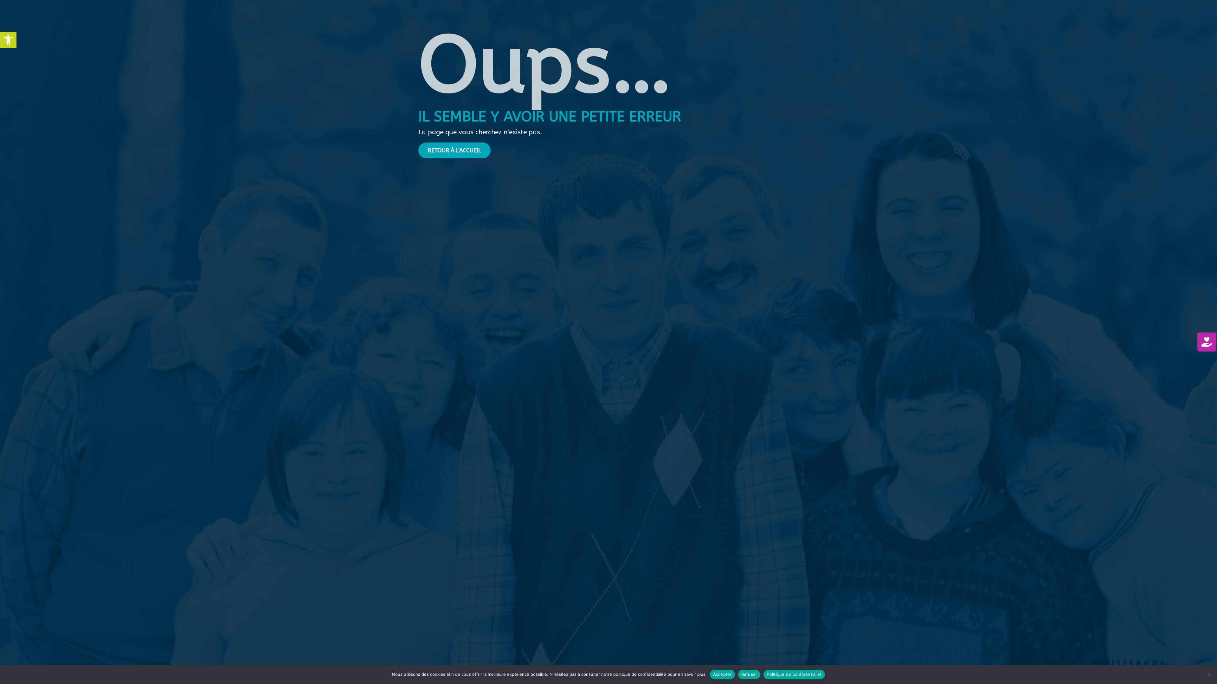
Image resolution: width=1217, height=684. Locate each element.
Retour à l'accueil (454, 150)
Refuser (749, 674)
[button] (8, 40)
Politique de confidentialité (794, 674)
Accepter (722, 674)
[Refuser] (1209, 674)
